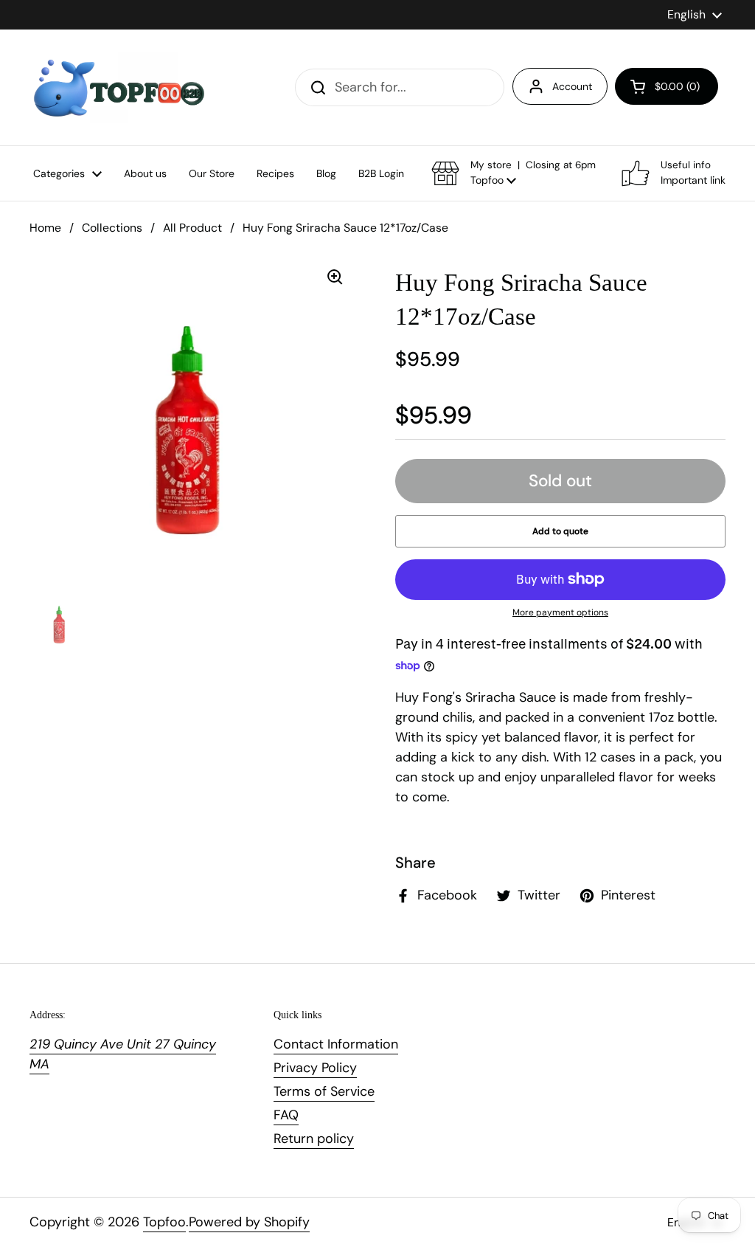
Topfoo (164, 1222)
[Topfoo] (117, 87)
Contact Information (336, 1044)
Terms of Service (324, 1091)
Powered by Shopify (249, 1222)
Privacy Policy (315, 1068)
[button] (666, 86)
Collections (112, 227)
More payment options (560, 612)
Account (572, 86)
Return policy (314, 1138)
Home (45, 227)
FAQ (286, 1115)
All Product (192, 227)
